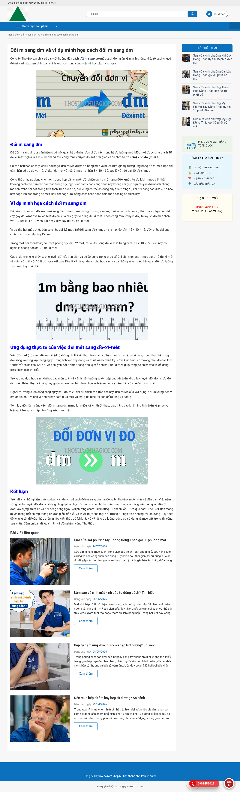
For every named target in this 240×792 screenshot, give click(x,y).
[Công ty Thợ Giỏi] (44, 14)
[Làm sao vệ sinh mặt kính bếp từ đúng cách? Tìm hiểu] (40, 613)
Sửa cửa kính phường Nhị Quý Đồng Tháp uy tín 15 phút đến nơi (212, 59)
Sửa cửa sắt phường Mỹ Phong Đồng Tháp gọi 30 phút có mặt (120, 540)
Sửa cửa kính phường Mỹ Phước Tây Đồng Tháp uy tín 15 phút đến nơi (212, 106)
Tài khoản (219, 14)
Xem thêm (86, 568)
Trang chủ (13, 34)
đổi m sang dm (90, 58)
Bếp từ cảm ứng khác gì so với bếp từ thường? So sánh (115, 645)
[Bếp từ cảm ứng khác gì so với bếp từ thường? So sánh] (40, 666)
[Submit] (192, 14)
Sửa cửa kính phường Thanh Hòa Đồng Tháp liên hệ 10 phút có (211, 90)
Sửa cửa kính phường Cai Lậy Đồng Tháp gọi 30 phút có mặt (212, 75)
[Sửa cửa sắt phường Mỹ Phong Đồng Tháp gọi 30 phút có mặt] (40, 561)
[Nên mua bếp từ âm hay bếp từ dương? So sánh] (40, 719)
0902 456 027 (207, 207)
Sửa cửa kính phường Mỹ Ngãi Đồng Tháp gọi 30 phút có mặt (212, 122)
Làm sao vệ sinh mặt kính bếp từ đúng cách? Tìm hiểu (114, 593)
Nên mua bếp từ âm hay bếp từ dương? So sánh (109, 698)
